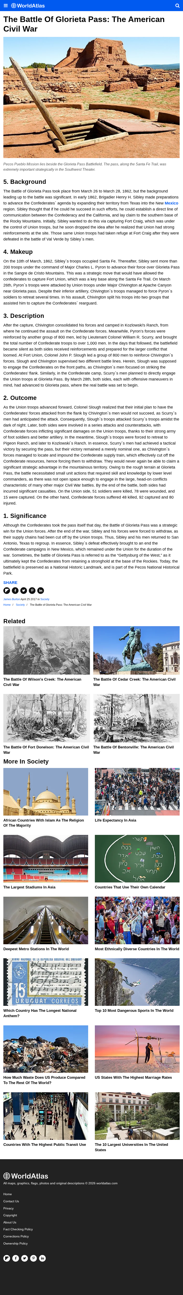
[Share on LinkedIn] (40, 590)
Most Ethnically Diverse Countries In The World (137, 949)
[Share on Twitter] (23, 590)
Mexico (171, 203)
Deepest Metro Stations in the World (36, 949)
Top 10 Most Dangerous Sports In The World (134, 1010)
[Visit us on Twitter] (24, 1258)
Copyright (10, 1215)
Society (44, 599)
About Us (9, 1222)
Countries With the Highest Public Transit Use (44, 1145)
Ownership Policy (15, 1243)
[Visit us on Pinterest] (33, 1258)
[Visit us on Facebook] (15, 1258)
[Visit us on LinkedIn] (42, 1258)
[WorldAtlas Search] (177, 5)
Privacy (8, 1208)
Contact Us (11, 1201)
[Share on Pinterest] (32, 590)
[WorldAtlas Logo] (29, 5)
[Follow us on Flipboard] (6, 1258)
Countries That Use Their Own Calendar (130, 887)
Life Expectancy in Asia (115, 820)
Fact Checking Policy (18, 1229)
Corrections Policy (16, 1236)
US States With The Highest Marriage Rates (133, 1077)
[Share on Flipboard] (6, 590)
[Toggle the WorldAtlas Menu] (5, 5)
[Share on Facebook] (15, 590)
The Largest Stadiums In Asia (29, 887)
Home (7, 1194)
